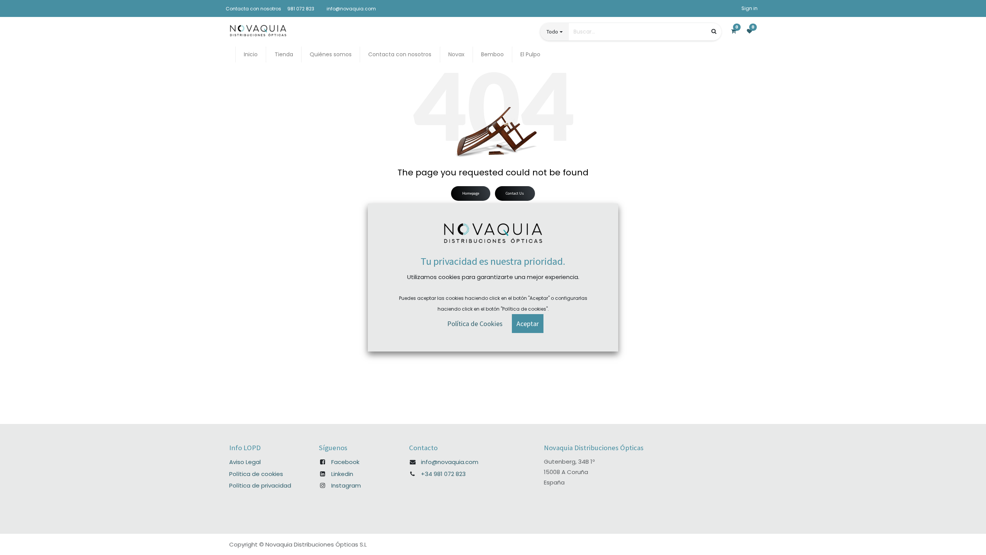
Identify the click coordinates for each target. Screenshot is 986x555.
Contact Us (515, 193)
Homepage (470, 193)
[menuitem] (251, 54)
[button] (527, 323)
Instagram (346, 485)
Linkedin (342, 474)
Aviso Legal (245, 462)
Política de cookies (256, 474)
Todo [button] (552, 31)
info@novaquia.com (449, 462)
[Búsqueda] (714, 31)
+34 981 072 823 (443, 474)
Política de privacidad (260, 485)
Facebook (345, 462)
